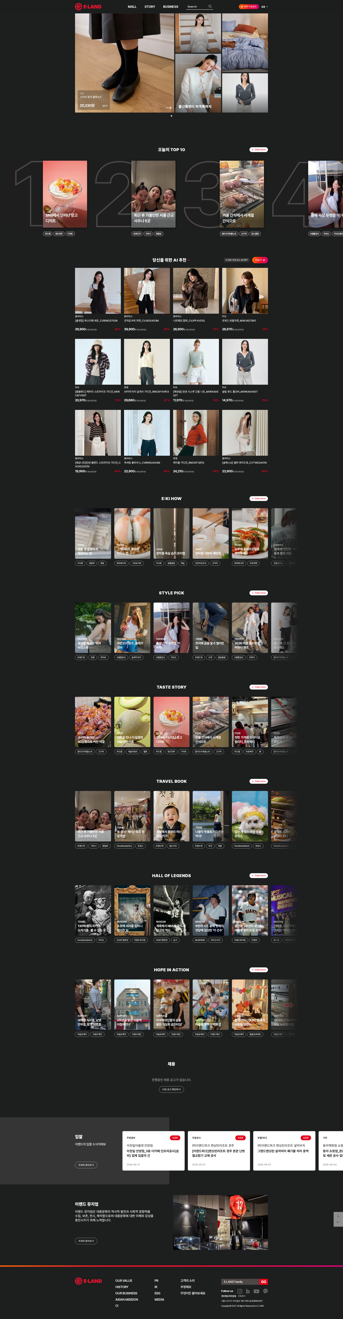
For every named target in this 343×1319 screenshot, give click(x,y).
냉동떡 (92, 563)
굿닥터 (215, 563)
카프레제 (253, 563)
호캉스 (140, 846)
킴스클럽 (255, 233)
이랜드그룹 (88, 6)
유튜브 (256, 1291)
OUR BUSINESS (126, 1293)
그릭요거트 (136, 563)
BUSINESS (170, 6)
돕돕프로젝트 (255, 1034)
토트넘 (315, 940)
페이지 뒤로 (338, 1223)
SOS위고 (293, 1034)
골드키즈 (173, 846)
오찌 (210, 657)
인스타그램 (239, 1291)
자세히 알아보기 (86, 1241)
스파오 (329, 657)
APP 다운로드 (250, 6)
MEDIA (159, 1299)
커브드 (326, 233)
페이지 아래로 (338, 1215)
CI (116, 1306)
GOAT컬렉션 (122, 940)
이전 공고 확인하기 (171, 1089)
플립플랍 (222, 657)
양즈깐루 (58, 233)
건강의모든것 (200, 563)
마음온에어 (82, 1034)
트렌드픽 (137, 233)
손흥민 (327, 940)
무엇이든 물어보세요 (192, 1293)
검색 (210, 6)
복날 (296, 751)
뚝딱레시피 (121, 563)
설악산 (337, 846)
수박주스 (332, 563)
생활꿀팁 (171, 563)
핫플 (220, 846)
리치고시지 (215, 940)
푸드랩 (47, 233)
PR (156, 1281)
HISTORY (121, 1287)
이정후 (254, 940)
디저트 (70, 233)
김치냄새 (292, 563)
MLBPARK (200, 940)
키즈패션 (298, 657)
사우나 (148, 233)
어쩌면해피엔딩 (291, 940)
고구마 (244, 233)
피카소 (101, 940)
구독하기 (241, 1296)
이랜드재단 (97, 1034)
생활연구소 (278, 563)
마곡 (210, 846)
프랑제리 (249, 751)
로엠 (93, 657)
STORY (150, 6)
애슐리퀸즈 (133, 751)
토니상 (276, 940)
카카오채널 (265, 1291)
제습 (183, 563)
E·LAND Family (233, 1281)
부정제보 (185, 1287)
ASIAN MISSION (126, 1299)
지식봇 (80, 563)
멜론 (145, 751)
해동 (102, 563)
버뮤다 (252, 657)
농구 (175, 940)
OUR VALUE (123, 1281)
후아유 (103, 657)
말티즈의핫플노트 (229, 233)
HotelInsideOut (124, 846)
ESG (157, 1293)
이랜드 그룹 (88, 1281)
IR (155, 1287)
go (263, 1281)
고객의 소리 (187, 1281)
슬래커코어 (136, 657)
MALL (132, 6)
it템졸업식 (314, 233)
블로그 (248, 1291)
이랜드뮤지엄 (139, 940)
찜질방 (158, 233)
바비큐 (297, 846)
